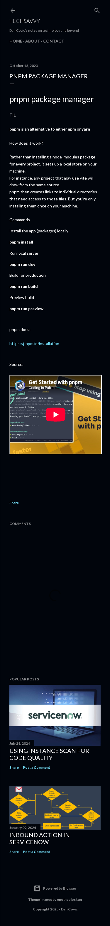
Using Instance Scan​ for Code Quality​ (49, 754)
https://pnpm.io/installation (34, 343)
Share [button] (14, 503)
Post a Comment (36, 767)
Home (15, 40)
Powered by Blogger (59, 888)
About (32, 40)
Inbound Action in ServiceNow (39, 838)
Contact (53, 40)
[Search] (97, 9)
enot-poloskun (69, 899)
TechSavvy (24, 21)
